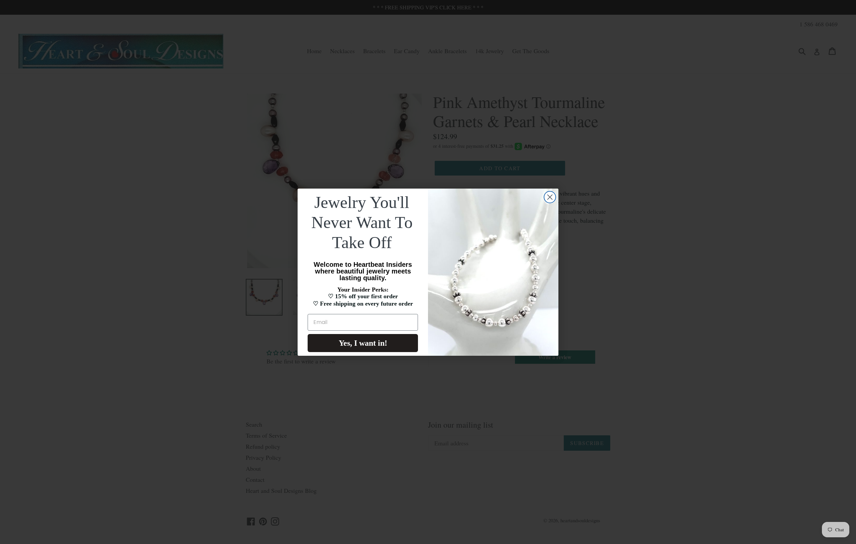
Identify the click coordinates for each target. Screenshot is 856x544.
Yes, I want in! (363, 343)
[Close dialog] (550, 197)
